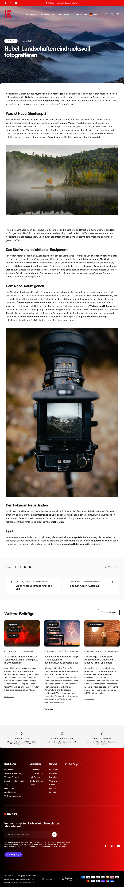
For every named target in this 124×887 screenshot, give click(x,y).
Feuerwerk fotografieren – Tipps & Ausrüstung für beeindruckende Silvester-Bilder (61, 659)
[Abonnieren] (54, 834)
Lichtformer (35, 777)
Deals (32, 785)
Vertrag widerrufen (12, 796)
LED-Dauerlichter (55, 636)
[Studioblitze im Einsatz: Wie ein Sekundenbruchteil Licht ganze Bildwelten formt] (22, 633)
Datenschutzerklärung (23, 879)
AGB (6, 785)
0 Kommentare (113, 567)
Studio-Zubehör (36, 781)
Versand (7, 883)
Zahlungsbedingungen (14, 781)
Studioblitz (13, 636)
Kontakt (52, 792)
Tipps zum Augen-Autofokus (83, 585)
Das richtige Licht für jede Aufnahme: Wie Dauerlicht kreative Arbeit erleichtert (98, 659)
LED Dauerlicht (36, 773)
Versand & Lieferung (13, 777)
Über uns (53, 781)
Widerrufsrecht (9, 879)
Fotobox (52, 788)
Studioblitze (35, 769)
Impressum (9, 769)
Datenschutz (9, 788)
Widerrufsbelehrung (13, 773)
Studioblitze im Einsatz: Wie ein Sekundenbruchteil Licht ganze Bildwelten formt (21, 659)
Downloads (54, 777)
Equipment (13, 624)
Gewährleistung (11, 792)
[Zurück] (39, 3)
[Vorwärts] (85, 3)
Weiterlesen (9, 696)
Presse (52, 785)
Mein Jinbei (54, 769)
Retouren (53, 773)
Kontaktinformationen (27, 883)
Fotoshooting (11, 41)
